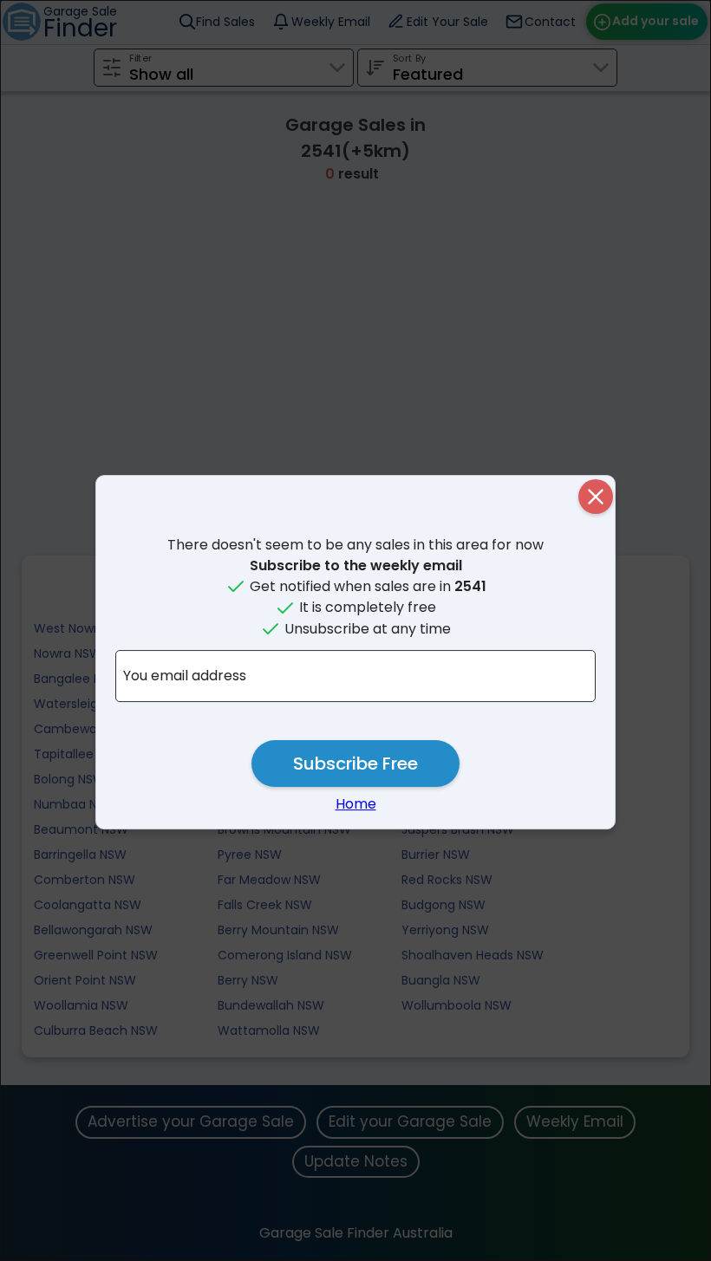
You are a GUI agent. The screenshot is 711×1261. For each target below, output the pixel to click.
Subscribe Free (355, 763)
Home (356, 804)
